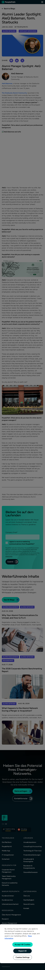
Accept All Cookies (22, 944)
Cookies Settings (22, 957)
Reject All (22, 951)
